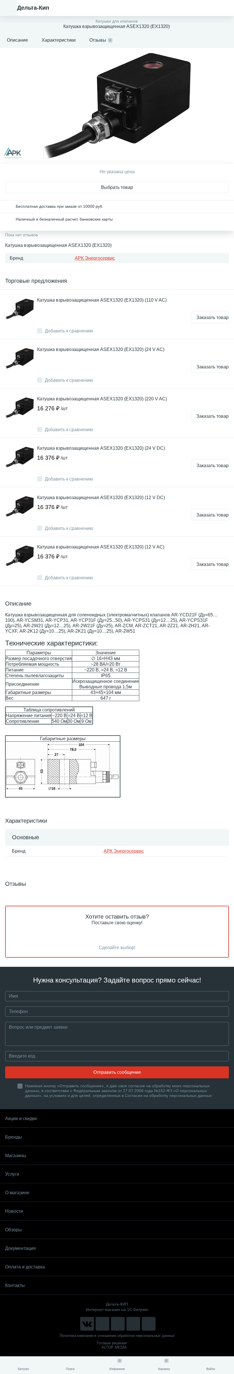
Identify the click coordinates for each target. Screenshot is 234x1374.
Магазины (15, 1155)
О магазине (17, 1192)
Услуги (12, 1174)
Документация (20, 1248)
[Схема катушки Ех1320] (63, 766)
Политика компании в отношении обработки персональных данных (117, 1335)
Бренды (13, 1137)
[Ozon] (149, 1324)
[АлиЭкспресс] (102, 1324)
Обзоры (13, 1229)
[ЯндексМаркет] (118, 1324)
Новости (14, 1211)
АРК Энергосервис (95, 258)
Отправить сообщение (117, 1072)
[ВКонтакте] (87, 1324)
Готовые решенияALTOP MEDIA (112, 1345)
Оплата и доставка (25, 1266)
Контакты (15, 1285)
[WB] (133, 1324)
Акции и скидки (21, 1118)
